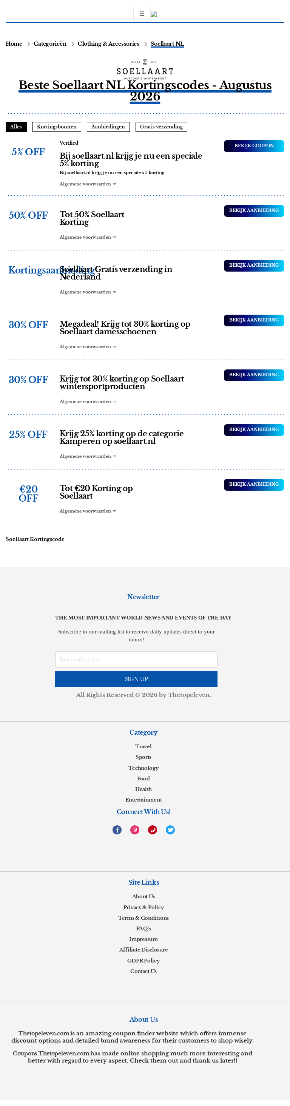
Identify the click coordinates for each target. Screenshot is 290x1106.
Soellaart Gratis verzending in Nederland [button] (116, 273)
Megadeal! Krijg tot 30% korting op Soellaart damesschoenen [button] (125, 327)
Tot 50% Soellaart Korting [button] (92, 218)
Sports (143, 757)
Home (14, 44)
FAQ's (143, 928)
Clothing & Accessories (108, 44)
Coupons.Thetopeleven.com (51, 1053)
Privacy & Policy (143, 907)
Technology (143, 768)
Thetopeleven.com (44, 1033)
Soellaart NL (167, 44)
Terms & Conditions (143, 918)
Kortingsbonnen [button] (57, 127)
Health (143, 789)
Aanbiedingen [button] (108, 127)
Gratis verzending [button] (161, 127)
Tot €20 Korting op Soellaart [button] (96, 492)
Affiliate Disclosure (143, 950)
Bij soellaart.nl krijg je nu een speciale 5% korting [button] (131, 159)
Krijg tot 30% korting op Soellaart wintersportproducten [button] (122, 382)
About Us (143, 896)
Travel (143, 746)
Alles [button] (16, 127)
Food (143, 778)
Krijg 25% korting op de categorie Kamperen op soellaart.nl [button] (122, 437)
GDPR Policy (143, 961)
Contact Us (143, 971)
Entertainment (143, 800)
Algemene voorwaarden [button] (86, 184)
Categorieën (50, 44)
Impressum (143, 939)
